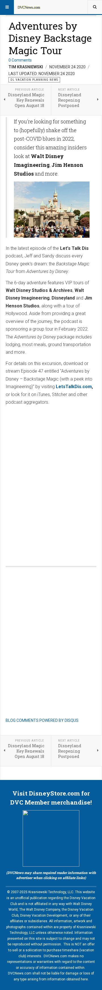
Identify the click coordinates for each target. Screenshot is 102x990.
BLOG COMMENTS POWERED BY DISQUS (42, 720)
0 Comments (20, 60)
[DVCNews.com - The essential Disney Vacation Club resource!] (29, 7)
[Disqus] (51, 479)
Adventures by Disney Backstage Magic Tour (50, 38)
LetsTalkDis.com (74, 386)
